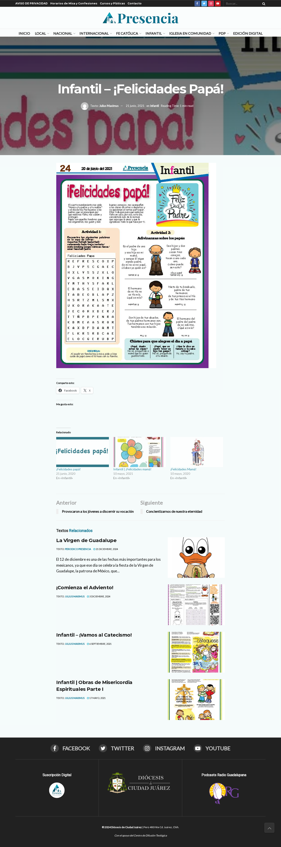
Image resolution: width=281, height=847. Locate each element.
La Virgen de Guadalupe (86, 540)
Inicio (24, 33)
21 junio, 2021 (135, 105)
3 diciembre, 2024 (99, 596)
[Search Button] (263, 3)
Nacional (62, 33)
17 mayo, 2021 (97, 698)
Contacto (135, 3)
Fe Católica (127, 33)
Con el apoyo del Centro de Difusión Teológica (140, 835)
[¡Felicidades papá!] (82, 452)
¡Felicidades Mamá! (183, 469)
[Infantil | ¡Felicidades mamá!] (139, 452)
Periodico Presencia (78, 549)
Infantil (154, 33)
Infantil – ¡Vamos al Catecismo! (93, 635)
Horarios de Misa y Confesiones (73, 3)
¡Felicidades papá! (68, 469)
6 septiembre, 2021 (100, 643)
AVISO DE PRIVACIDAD (31, 3)
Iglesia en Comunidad (190, 33)
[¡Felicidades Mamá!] (196, 452)
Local (40, 33)
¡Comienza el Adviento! (84, 588)
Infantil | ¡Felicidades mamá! (132, 469)
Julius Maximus (109, 105)
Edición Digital (248, 33)
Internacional (94, 33)
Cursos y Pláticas (112, 3)
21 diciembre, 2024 (106, 549)
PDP (222, 33)
